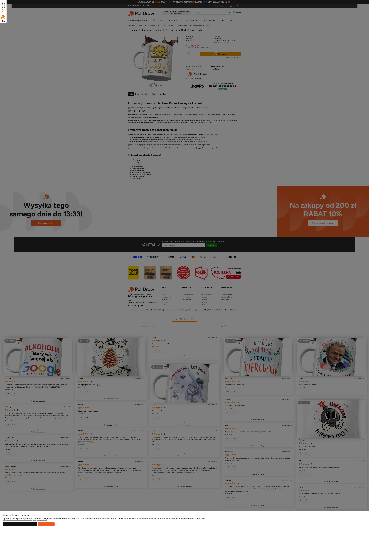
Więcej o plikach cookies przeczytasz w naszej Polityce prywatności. (25, 520)
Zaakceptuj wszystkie (46, 524)
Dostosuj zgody (30, 524)
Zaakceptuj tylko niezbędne (13, 524)
